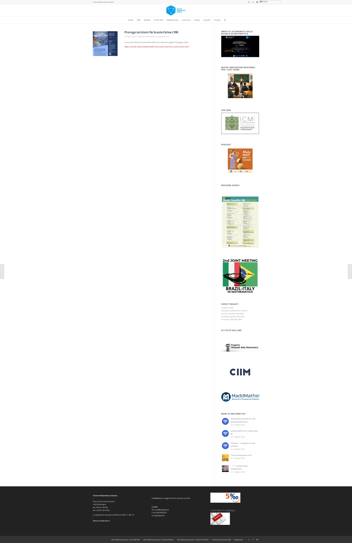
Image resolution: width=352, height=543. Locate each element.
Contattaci (156, 498)
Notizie (152, 37)
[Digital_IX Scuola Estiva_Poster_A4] (105, 43)
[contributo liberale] (220, 524)
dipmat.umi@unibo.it (101, 520)
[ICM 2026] (240, 134)
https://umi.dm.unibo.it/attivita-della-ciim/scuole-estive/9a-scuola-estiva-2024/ (156, 46)
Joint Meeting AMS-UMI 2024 (232, 316)
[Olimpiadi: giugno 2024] (350, 271)
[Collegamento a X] (249, 2)
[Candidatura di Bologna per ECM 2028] (2, 271)
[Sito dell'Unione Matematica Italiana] (176, 10)
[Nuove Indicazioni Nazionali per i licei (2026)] (240, 85)
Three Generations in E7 (241, 455)
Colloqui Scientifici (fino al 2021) (234, 310)
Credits (155, 507)
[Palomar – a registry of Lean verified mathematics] (225, 448)
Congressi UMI (227, 307)
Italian (265, 2)
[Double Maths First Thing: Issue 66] (225, 436)
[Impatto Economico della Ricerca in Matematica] (240, 56)
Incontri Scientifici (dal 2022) (232, 313)
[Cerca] (224, 20)
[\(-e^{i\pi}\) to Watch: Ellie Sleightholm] (225, 471)
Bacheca (142, 37)
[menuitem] (130, 20)
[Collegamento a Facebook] (253, 2)
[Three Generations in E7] (225, 460)
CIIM (147, 37)
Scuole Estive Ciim (162, 37)
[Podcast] (240, 161)
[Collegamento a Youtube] (257, 2)
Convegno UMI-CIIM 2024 (231, 319)
